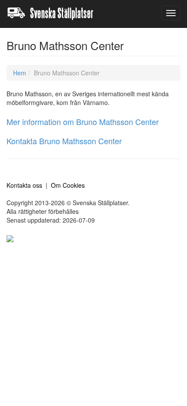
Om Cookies (68, 185)
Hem (19, 72)
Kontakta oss (24, 185)
